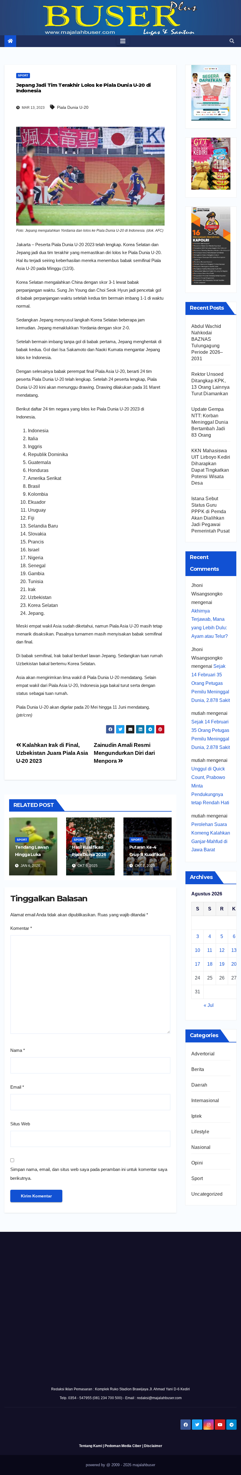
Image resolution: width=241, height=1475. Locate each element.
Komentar (21, 928)
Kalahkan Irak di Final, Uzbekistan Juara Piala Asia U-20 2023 (52, 753)
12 (222, 950)
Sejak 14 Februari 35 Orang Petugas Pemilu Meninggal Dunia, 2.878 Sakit (210, 683)
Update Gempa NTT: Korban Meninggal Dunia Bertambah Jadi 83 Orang (209, 422)
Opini (197, 1162)
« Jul (209, 1005)
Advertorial (203, 1053)
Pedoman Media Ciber (123, 1446)
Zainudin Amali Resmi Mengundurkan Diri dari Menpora (124, 753)
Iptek (196, 1116)
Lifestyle (200, 1131)
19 (222, 964)
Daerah (199, 1084)
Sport (23, 75)
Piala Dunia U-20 (72, 107)
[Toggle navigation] (122, 41)
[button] (232, 41)
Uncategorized (207, 1194)
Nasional (201, 1147)
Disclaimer (153, 1446)
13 (234, 950)
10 (197, 950)
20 (234, 964)
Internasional (205, 1100)
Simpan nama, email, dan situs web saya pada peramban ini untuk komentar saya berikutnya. (88, 1174)
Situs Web (20, 1123)
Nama (17, 1050)
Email (17, 1086)
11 (209, 950)
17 (197, 964)
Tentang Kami (90, 1446)
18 (209, 964)
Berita (197, 1069)
